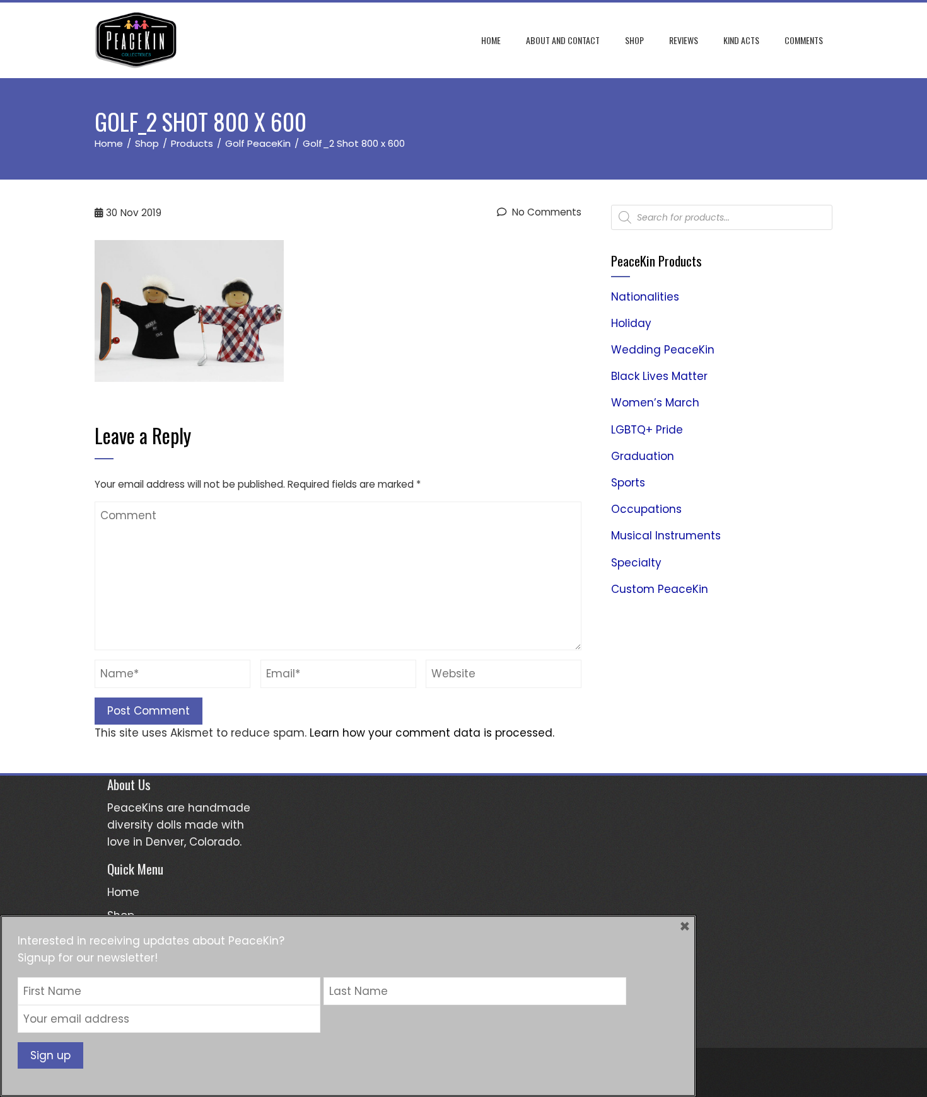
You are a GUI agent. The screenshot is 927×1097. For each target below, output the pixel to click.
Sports (628, 482)
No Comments (545, 212)
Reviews (683, 40)
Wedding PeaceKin (662, 349)
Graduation (642, 456)
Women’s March (655, 402)
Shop (634, 40)
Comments (803, 40)
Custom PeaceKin (659, 589)
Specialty (636, 562)
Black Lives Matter (659, 376)
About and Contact (563, 40)
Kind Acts (741, 40)
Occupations (646, 509)
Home (491, 40)
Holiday (631, 323)
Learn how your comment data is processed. (432, 732)
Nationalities (645, 296)
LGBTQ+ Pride (647, 429)
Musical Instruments (666, 535)
